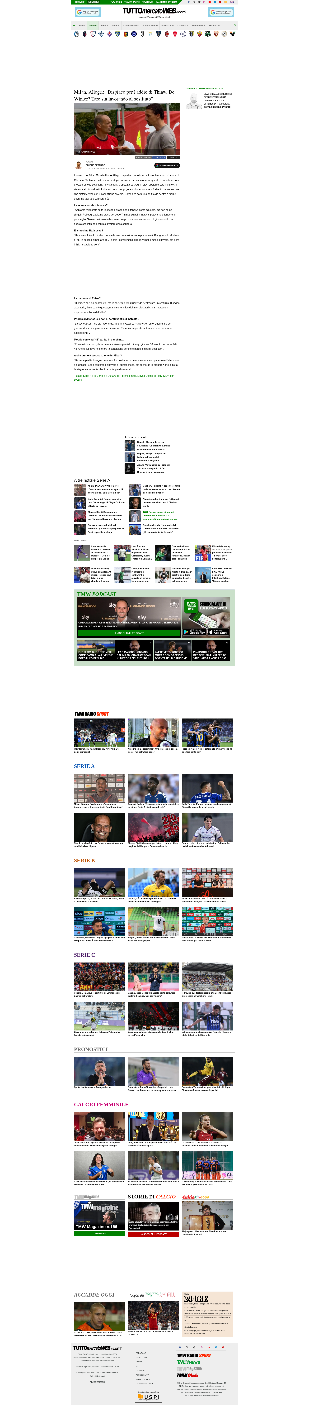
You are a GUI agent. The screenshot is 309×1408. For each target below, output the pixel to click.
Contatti (140, 1371)
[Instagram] (204, 2)
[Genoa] (125, 34)
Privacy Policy (143, 1379)
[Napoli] (183, 34)
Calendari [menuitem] (183, 25)
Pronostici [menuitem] (214, 25)
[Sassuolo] (208, 34)
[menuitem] (74, 25)
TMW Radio (116, 2)
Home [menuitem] (82, 25)
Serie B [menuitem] (104, 25)
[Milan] (167, 34)
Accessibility (142, 1375)
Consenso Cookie (144, 1384)
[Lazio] (150, 34)
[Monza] (175, 34)
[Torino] (216, 34)
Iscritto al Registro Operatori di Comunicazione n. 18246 (97, 1367)
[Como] (101, 34)
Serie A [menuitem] (93, 25)
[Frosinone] (117, 34)
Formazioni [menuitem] (167, 25)
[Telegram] (214, 2)
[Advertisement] (210, 215)
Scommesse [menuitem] (198, 25)
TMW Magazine (132, 2)
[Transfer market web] (232, 2)
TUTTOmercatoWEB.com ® (107, 1373)
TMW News (147, 2)
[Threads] (199, 2)
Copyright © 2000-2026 (85, 1373)
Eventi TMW (141, 1358)
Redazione (141, 1353)
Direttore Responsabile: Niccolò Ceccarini (97, 1360)
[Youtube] (209, 2)
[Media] (220, 2)
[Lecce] (158, 34)
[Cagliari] (93, 34)
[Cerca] (235, 25)
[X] (194, 2)
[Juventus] (142, 34)
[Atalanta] (76, 34)
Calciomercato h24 (166, 2)
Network (80, 2)
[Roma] (199, 34)
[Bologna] (84, 34)
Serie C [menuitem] (116, 25)
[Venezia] (232, 34)
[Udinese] (224, 34)
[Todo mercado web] (225, 2)
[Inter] (134, 34)
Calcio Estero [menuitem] (150, 25)
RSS (137, 1366)
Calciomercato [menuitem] (131, 25)
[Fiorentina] (109, 34)
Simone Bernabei (96, 165)
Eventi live (93, 2)
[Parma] (191, 34)
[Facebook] (189, 2)
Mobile (139, 1362)
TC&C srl (86, 1354)
